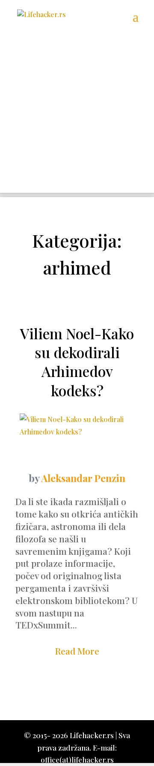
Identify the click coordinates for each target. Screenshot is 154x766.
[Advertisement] (77, 116)
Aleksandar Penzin (83, 478)
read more (77, 651)
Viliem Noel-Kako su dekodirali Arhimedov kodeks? (77, 361)
